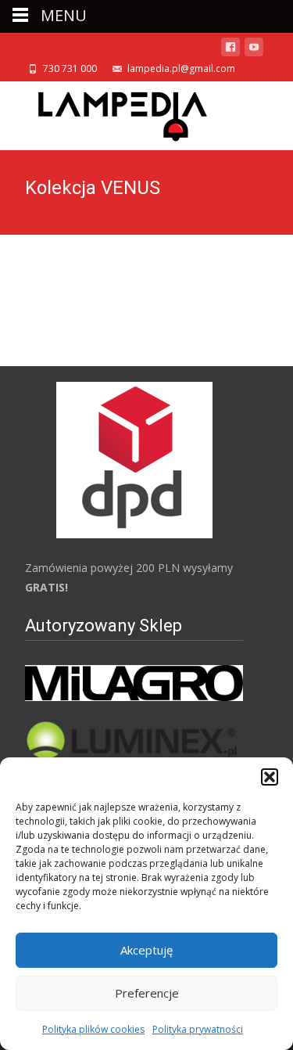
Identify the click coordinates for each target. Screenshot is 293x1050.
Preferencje (147, 993)
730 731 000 (70, 68)
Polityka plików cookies (93, 1029)
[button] (269, 777)
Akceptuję (146, 950)
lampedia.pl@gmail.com (181, 68)
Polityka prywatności (197, 1029)
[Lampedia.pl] (110, 112)
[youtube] (254, 49)
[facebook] (230, 49)
